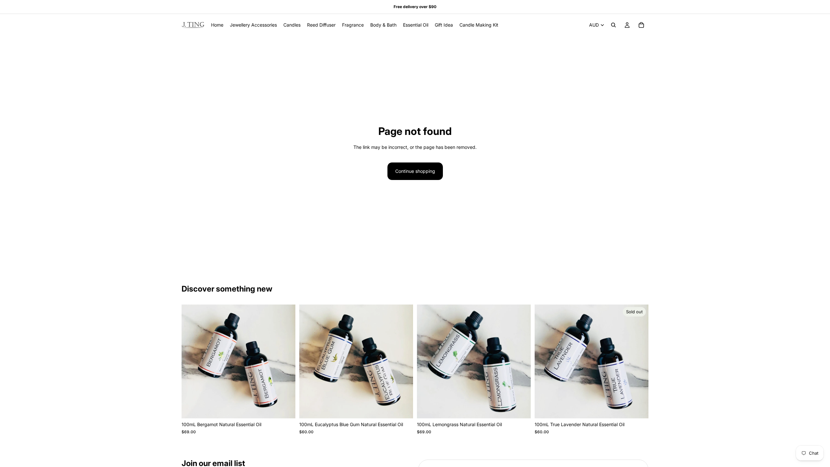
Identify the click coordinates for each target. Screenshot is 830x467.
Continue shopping (415, 171)
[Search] (613, 25)
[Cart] (641, 25)
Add (290, 408)
